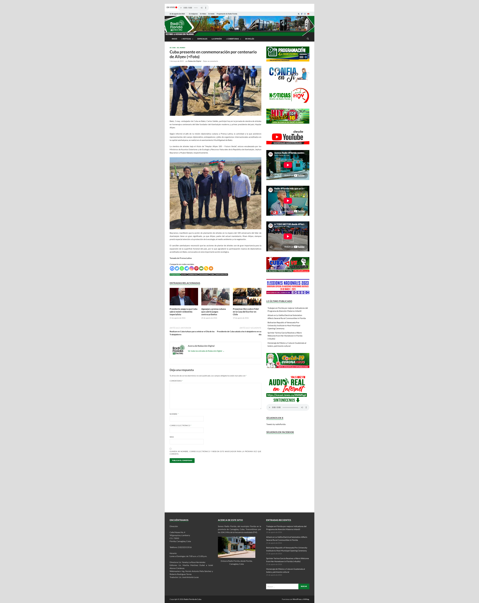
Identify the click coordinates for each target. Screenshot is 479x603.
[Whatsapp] (182, 268)
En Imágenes (193, 14)
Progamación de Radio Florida (227, 14)
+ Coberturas (232, 39)
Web (172, 437)
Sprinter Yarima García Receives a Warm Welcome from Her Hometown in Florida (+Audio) (285, 335)
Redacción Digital (194, 61)
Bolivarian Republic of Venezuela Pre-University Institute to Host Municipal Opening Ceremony (284, 325)
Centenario (204, 274)
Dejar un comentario (210, 61)
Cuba (212, 274)
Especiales (202, 39)
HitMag (306, 599)
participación (221, 274)
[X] (298, 14)
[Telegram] (186, 268)
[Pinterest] (196, 268)
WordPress (297, 599)
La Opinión (217, 39)
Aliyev (184, 274)
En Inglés (249, 39)
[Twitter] (177, 268)
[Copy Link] (206, 268)
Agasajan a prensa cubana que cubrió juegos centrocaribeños (213, 312)
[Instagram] (304, 14)
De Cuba (173, 48)
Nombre (174, 414)
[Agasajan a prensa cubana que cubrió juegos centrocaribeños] (215, 306)
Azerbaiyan (193, 274)
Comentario (176, 381)
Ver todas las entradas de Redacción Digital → (206, 351)
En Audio (211, 14)
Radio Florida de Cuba (192, 599)
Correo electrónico (180, 425)
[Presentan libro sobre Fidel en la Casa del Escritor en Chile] (247, 306)
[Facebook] (302, 14)
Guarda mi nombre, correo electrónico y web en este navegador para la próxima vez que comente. (215, 452)
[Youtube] (308, 14)
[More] (211, 268)
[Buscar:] (287, 586)
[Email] (201, 268)
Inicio (174, 39)
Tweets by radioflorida (276, 424)
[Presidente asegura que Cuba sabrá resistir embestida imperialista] (184, 306)
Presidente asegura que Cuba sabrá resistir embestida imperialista (183, 312)
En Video (203, 14)
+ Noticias (186, 39)
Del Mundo (181, 48)
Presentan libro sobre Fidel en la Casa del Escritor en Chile (246, 312)
